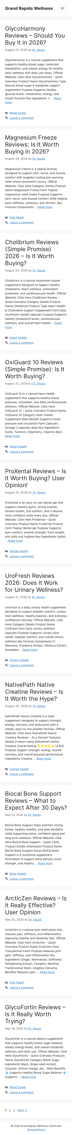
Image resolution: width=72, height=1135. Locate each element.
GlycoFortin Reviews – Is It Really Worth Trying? (35, 1014)
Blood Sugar (18, 113)
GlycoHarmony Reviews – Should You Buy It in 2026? (35, 35)
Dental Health (19, 551)
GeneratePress (36, 1129)
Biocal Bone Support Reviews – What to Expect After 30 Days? (36, 800)
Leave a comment (22, 118)
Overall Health (19, 769)
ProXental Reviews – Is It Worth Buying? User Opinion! (35, 478)
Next (22, 1110)
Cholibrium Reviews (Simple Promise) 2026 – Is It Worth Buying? (32, 252)
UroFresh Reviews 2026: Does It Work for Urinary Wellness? (34, 582)
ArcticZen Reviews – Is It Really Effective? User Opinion (36, 905)
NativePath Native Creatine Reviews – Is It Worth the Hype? (34, 691)
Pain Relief (17, 217)
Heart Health (18, 337)
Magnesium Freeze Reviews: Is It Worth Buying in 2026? (32, 144)
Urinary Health (19, 660)
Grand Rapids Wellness (29, 8)
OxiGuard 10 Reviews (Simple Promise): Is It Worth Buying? (34, 369)
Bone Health (18, 873)
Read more (45, 207)
